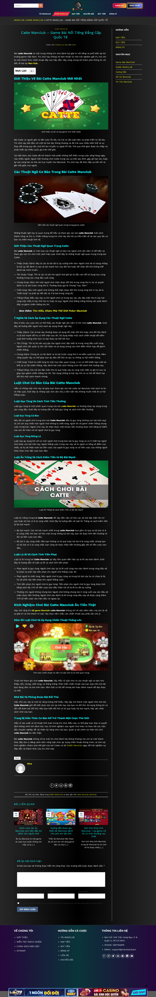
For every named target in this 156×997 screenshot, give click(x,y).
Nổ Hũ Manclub (123, 77)
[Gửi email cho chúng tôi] (118, 956)
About (17, 758)
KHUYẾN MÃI (88, 14)
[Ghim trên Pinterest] (66, 785)
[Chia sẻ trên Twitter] (56, 785)
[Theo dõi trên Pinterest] (122, 956)
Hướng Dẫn (121, 72)
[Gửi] (41, 5)
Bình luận (22, 870)
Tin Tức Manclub (124, 81)
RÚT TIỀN (102, 14)
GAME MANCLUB (61, 14)
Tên (19, 891)
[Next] (105, 827)
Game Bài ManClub (125, 62)
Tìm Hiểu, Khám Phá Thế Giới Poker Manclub (60, 310)
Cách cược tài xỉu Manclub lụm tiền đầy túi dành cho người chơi (28, 831)
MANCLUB (19, 20)
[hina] (20, 768)
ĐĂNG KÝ (113, 14)
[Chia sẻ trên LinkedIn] (70, 785)
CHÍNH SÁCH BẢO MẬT (28, 946)
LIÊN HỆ (65, 955)
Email (51, 891)
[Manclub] (78, 5)
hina (74, 45)
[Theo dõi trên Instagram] (109, 956)
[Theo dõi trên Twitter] (113, 956)
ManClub (93, 794)
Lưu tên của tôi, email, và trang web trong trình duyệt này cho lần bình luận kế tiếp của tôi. (62, 903)
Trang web (83, 891)
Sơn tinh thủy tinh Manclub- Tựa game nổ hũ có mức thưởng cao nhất (94, 832)
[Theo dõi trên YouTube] (132, 956)
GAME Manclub (74, 745)
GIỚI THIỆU (22, 937)
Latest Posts (26, 758)
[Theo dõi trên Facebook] (104, 956)
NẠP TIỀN (76, 14)
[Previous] (17, 827)
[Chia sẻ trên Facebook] (52, 785)
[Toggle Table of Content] (30, 71)
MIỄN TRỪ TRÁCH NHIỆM (29, 942)
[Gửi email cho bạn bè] (61, 785)
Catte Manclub (82, 794)
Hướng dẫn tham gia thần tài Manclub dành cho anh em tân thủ (61, 831)
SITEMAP (21, 950)
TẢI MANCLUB (45, 14)
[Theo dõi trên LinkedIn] (127, 956)
